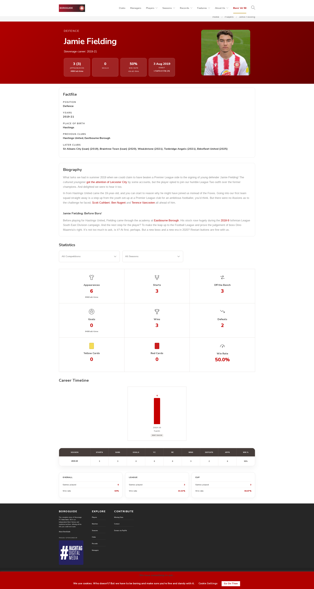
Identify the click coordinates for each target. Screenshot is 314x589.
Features (202, 8)
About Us (220, 8)
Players (150, 8)
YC (154, 452)
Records (184, 8)
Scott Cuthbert (101, 202)
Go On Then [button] (231, 583)
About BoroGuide (64, 532)
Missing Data (118, 517)
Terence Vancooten (143, 202)
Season (74, 452)
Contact (117, 524)
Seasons (167, 8)
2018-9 (225, 220)
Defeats (209, 452)
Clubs (122, 8)
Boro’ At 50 (239, 8)
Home (215, 16)
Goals (136, 452)
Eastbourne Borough (166, 220)
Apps (227, 452)
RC (172, 452)
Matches (95, 524)
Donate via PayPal (120, 530)
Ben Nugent (118, 202)
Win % (246, 452)
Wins (191, 452)
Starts (99, 452)
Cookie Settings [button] (208, 583)
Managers (135, 8)
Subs (117, 452)
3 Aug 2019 (162, 63)
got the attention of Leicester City (107, 182)
